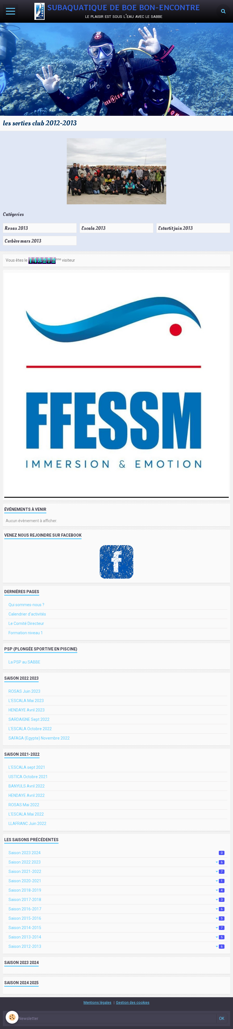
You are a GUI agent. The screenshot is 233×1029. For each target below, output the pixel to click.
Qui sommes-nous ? (26, 604)
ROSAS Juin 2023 (24, 691)
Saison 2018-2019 (115, 890)
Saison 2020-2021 (115, 881)
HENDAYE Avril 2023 (27, 710)
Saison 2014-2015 (115, 927)
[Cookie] (12, 1017)
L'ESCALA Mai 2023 (26, 700)
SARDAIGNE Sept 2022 (29, 719)
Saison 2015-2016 (115, 918)
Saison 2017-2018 (115, 899)
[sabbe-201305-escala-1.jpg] (116, 171)
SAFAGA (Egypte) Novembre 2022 (39, 738)
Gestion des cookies (132, 1002)
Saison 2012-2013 (115, 946)
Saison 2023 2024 (115, 852)
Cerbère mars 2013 (23, 241)
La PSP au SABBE (24, 662)
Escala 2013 (93, 228)
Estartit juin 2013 (175, 228)
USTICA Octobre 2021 (28, 776)
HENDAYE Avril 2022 (27, 795)
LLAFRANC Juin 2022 (27, 823)
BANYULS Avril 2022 (27, 786)
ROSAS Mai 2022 (24, 805)
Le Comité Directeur (26, 623)
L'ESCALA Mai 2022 (26, 814)
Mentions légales (97, 1002)
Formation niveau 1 (26, 633)
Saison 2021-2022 (115, 871)
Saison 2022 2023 (115, 862)
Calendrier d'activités (27, 614)
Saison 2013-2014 (115, 937)
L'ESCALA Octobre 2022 (30, 728)
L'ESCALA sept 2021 (27, 767)
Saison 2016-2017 (115, 909)
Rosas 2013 (16, 228)
